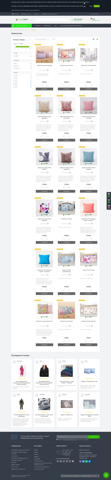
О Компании (36, 14)
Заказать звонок (77, 20)
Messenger (89, 461)
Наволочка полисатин (66, 321)
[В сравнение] (52, 47)
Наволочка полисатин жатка (44, 321)
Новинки (37, 25)
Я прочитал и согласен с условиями (73, 439)
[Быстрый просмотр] (52, 49)
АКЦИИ (36, 450)
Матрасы (36, 454)
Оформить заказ (96, 20)
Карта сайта (14, 467)
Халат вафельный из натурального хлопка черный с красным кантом (44, 383)
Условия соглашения (16, 460)
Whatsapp (86, 461)
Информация (47, 25)
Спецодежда (37, 458)
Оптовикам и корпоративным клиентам (71, 25)
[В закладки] (52, 45)
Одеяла (36, 452)
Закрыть (97, 6)
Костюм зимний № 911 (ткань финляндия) (21, 415)
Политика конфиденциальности (70, 439)
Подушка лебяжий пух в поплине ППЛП (89, 415)
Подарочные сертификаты (18, 469)
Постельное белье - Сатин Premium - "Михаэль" (67, 382)
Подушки (36, 456)
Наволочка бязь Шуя (88, 270)
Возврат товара (15, 464)
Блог (55, 25)
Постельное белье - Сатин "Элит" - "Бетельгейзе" (44, 415)
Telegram (83, 461)
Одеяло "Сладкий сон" (67, 414)
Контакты (13, 462)
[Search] (67, 19)
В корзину (44, 89)
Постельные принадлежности (22, 29)
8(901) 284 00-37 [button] (84, 450)
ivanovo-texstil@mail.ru (85, 452)
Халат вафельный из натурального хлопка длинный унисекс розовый (21, 383)
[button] (109, 207)
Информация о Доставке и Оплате (49, 14)
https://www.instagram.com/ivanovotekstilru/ (64, 461)
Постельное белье (38, 461)
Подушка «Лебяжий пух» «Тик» (89, 381)
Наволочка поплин (66, 219)
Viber (80, 461)
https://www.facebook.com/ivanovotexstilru (58, 461)
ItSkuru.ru (28, 475)
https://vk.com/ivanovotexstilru (67, 461)
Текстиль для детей (39, 469)
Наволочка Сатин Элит (66, 65)
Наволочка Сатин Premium (88, 65)
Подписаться (94, 436)
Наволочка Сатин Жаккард (44, 65)
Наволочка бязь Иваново (89, 321)
